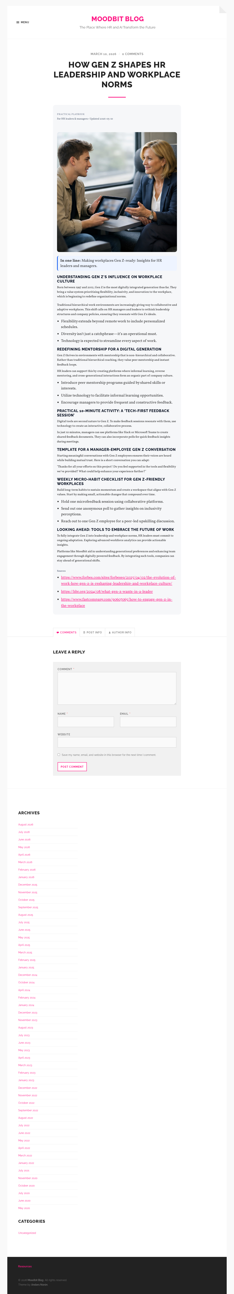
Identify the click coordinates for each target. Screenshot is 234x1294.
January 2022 (26, 1162)
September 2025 (28, 907)
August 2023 (25, 1027)
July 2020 (24, 1193)
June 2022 (24, 1132)
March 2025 (25, 952)
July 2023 (23, 1035)
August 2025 (25, 914)
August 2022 (25, 1117)
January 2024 (26, 1005)
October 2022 (26, 1102)
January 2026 (26, 877)
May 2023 (24, 1050)
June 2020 (24, 1200)
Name (63, 713)
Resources (25, 1266)
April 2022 (24, 1147)
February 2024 (26, 997)
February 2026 (26, 869)
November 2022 (27, 1095)
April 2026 (24, 854)
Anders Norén (39, 1284)
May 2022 (24, 1140)
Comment (66, 669)
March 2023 (25, 1065)
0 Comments (133, 54)
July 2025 (24, 922)
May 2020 (24, 1208)
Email (125, 713)
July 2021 (23, 1170)
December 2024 (27, 974)
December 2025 (27, 884)
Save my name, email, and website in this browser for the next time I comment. (109, 754)
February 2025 (26, 959)
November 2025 (27, 892)
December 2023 (27, 1012)
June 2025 (24, 929)
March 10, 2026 (103, 54)
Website (64, 734)
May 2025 (24, 937)
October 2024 (26, 982)
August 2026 (25, 824)
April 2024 (24, 990)
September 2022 (28, 1110)
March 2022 (25, 1155)
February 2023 (26, 1072)
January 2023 (26, 1080)
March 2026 (25, 862)
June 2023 (24, 1042)
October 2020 (26, 1185)
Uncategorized (27, 1232)
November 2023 (27, 1020)
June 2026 (24, 839)
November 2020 (27, 1178)
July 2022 (23, 1125)
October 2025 (26, 899)
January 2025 (26, 967)
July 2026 (24, 831)
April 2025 (24, 944)
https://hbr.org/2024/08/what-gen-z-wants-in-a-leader (107, 591)
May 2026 (24, 847)
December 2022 (27, 1087)
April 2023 (24, 1057)
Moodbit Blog (117, 19)
